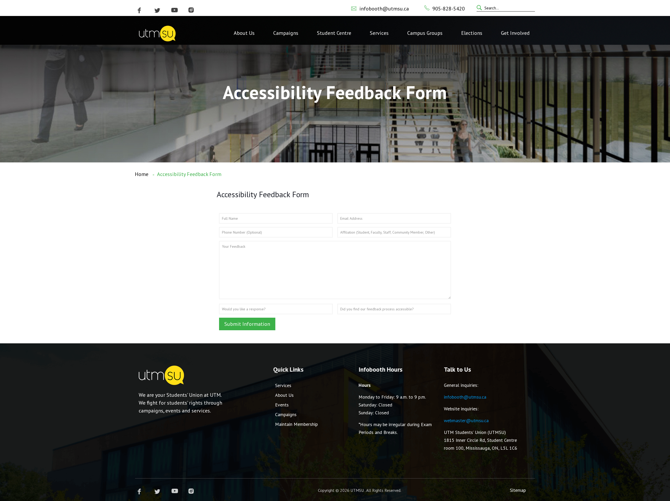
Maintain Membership (296, 424)
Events (282, 405)
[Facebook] (139, 10)
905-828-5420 (448, 8)
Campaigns (286, 414)
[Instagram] (191, 10)
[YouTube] (174, 10)
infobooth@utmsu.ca (384, 8)
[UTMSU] (157, 33)
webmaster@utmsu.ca (466, 420)
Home (141, 174)
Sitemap (518, 490)
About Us (284, 395)
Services (283, 385)
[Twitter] (157, 10)
